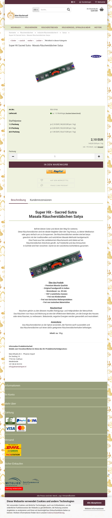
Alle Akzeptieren (94, 503)
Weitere (98, 27)
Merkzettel (101, 2)
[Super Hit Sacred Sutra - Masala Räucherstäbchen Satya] (56, 70)
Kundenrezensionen (41, 199)
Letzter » (39, 41)
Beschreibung (18, 199)
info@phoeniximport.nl (17, 367)
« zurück (22, 41)
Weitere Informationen (94, 508)
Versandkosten (68, 496)
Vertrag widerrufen (14, 489)
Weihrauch (16, 27)
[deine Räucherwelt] (17, 14)
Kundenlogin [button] (86, 2)
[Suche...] (68, 9)
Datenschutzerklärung (55, 513)
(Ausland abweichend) (73, 113)
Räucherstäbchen (49, 27)
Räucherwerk (31, 27)
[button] (73, 2)
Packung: (12, 151)
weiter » (31, 41)
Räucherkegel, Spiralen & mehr (76, 27)
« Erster (13, 41)
